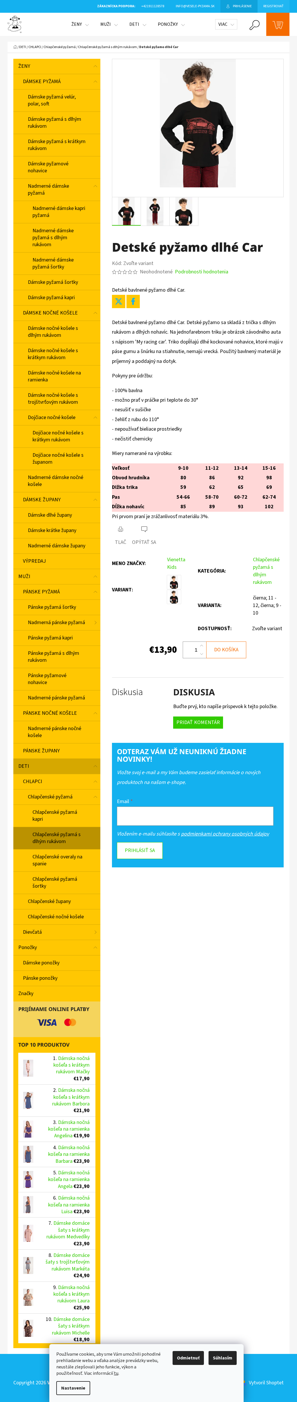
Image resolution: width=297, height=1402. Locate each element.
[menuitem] (80, 24)
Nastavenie (73, 1388)
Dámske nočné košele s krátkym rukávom (53, 354)
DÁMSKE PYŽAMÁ (42, 81)
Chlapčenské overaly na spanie (57, 860)
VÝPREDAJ (34, 561)
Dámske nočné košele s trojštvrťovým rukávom (53, 399)
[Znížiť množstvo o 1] (201, 654)
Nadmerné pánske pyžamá (56, 697)
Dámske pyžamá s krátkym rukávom (57, 145)
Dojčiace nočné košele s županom (58, 459)
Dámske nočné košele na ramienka (54, 376)
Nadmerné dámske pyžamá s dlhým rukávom (53, 237)
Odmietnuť (188, 1358)
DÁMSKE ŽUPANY (42, 499)
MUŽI (24, 576)
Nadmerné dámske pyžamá (48, 189)
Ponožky (27, 947)
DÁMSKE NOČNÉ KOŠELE (50, 313)
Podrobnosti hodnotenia (201, 271)
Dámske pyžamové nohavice (48, 167)
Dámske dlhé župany (50, 515)
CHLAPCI (32, 781)
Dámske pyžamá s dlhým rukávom (54, 123)
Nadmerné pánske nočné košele (54, 732)
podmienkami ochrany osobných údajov (225, 834)
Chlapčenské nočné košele (56, 916)
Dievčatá (32, 932)
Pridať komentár (198, 722)
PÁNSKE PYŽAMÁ (41, 591)
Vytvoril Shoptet (266, 1382)
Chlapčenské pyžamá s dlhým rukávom (56, 838)
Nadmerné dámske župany (56, 545)
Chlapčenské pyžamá (50, 796)
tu (116, 1373)
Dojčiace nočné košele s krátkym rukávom (58, 436)
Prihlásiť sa (140, 850)
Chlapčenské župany (49, 901)
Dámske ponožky (41, 962)
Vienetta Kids (176, 563)
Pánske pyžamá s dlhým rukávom (53, 657)
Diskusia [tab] (127, 692)
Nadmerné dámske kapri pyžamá (58, 212)
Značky (25, 993)
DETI (23, 766)
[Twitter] (118, 301)
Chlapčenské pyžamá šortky (54, 882)
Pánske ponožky (40, 978)
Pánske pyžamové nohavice (47, 679)
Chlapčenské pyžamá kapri (54, 816)
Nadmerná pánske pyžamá (56, 622)
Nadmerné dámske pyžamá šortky (53, 263)
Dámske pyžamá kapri (51, 297)
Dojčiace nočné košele (51, 417)
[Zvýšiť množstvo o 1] (201, 646)
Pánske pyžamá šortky (52, 607)
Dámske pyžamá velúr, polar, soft (52, 100)
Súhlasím (222, 1358)
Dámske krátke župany (52, 530)
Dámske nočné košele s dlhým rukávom (53, 332)
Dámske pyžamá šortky (53, 282)
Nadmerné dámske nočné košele (55, 481)
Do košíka (226, 649)
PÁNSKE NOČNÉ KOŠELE (50, 713)
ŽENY (24, 66)
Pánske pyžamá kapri (50, 637)
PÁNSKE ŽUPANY (41, 750)
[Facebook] (133, 301)
